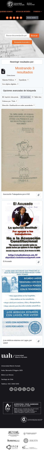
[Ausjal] (13, 433)
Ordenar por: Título (9, 101)
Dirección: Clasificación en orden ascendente (17, 105)
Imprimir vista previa (11, 97)
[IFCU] (12, 447)
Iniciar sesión (31, 17)
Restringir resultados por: (22, 62)
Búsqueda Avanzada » (22, 42)
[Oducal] (30, 447)
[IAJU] (30, 433)
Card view (26, 97)
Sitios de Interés (23, 11)
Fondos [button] (37, 11)
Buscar (34, 35)
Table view (37, 97)
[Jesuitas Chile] (13, 440)
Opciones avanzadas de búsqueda (19, 90)
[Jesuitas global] (30, 440)
